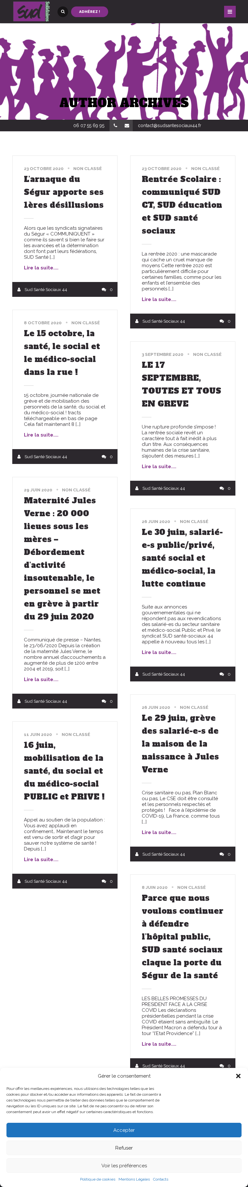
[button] (238, 1076)
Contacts (160, 1179)
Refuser (124, 1148)
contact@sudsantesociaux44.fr (169, 125)
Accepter (124, 1130)
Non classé (87, 168)
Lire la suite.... (41, 268)
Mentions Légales (134, 1179)
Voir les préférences (124, 1166)
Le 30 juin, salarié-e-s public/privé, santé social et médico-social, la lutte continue (182, 558)
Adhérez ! (89, 11)
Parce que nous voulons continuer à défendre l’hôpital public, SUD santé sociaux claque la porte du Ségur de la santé (182, 937)
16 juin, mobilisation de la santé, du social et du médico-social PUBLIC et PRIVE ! (64, 771)
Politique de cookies (97, 1179)
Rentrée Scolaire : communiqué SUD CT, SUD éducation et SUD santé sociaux (182, 205)
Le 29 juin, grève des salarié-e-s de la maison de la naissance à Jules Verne (180, 744)
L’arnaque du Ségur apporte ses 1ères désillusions (64, 192)
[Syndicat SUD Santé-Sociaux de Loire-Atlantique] (31, 11)
